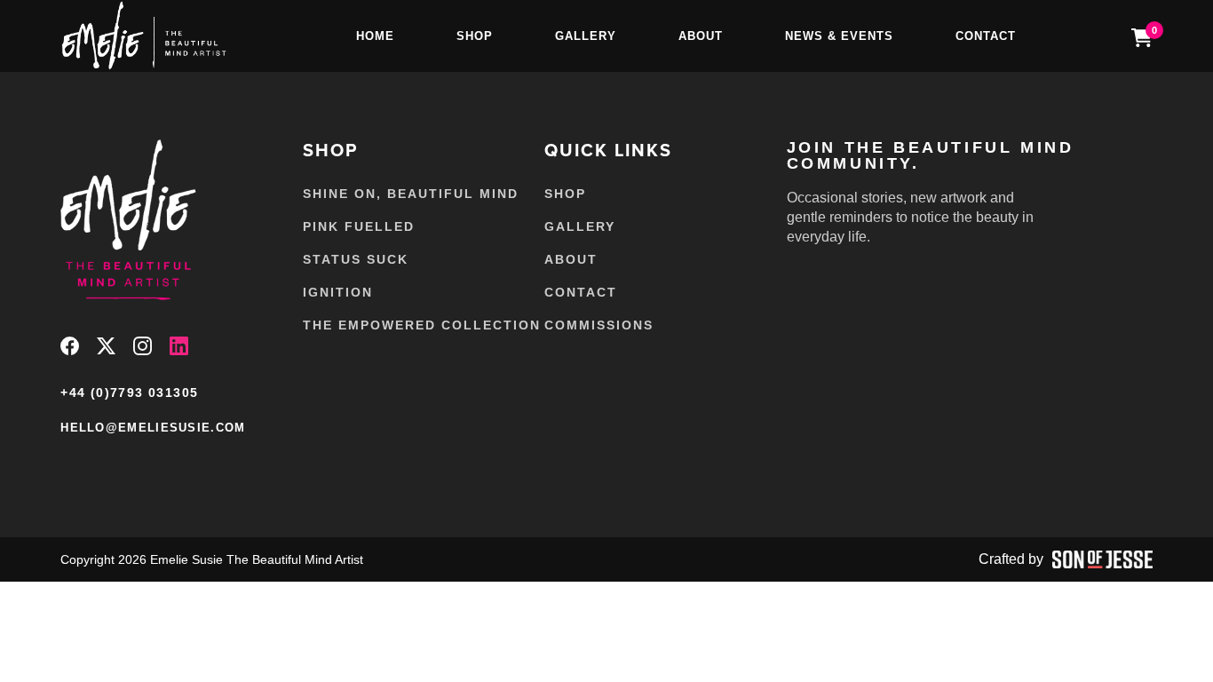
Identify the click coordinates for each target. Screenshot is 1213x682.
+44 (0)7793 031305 (129, 392)
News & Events (839, 36)
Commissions (599, 325)
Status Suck (355, 259)
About (700, 36)
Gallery (585, 36)
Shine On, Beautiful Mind (411, 193)
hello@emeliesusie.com (152, 427)
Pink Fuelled (359, 226)
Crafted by (1011, 559)
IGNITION (338, 292)
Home (375, 36)
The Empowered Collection (422, 325)
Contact (985, 36)
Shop (474, 36)
